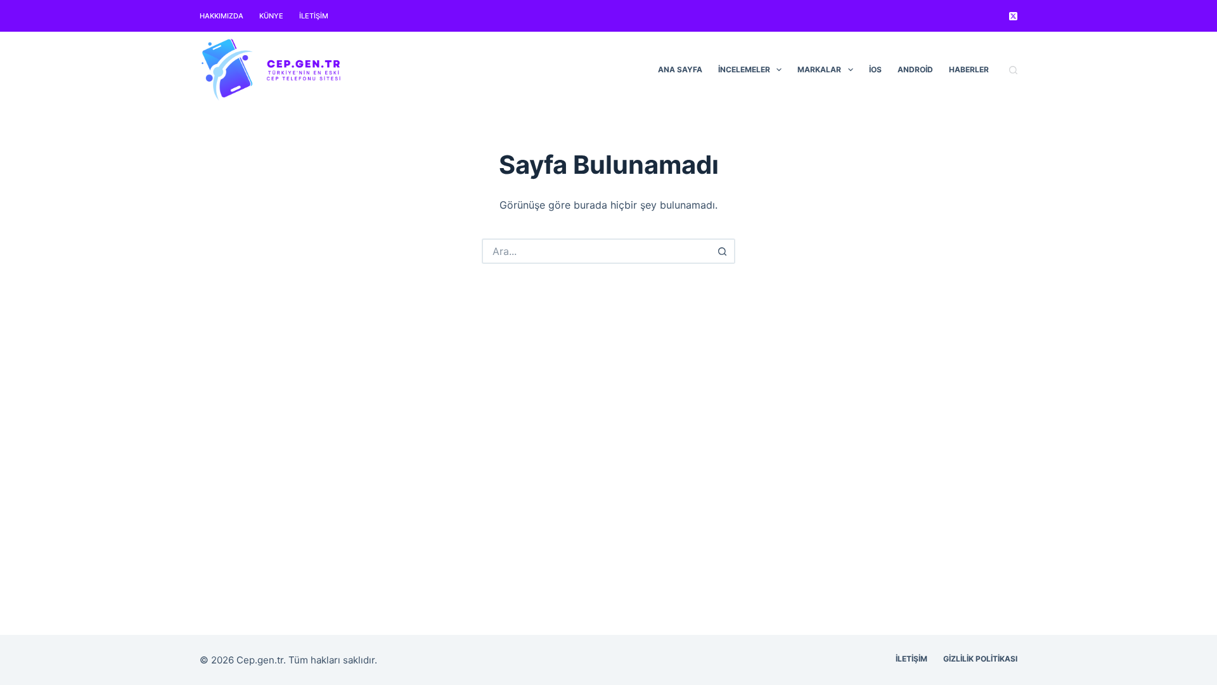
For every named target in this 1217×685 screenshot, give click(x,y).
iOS (875, 69)
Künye (271, 15)
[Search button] (722, 251)
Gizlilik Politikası (980, 658)
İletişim (313, 15)
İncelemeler (744, 69)
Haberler (969, 69)
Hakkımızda (221, 15)
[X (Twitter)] (1013, 16)
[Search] (1013, 70)
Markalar (819, 69)
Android (915, 69)
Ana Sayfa (680, 69)
